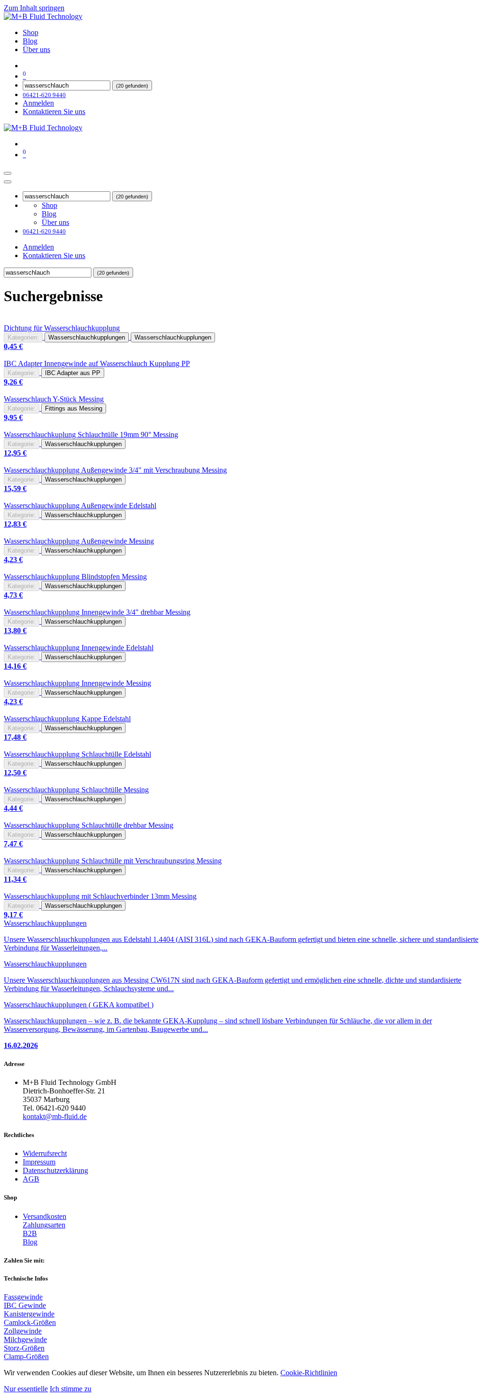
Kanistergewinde (29, 1314)
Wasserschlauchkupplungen (86, 337)
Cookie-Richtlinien (308, 1373)
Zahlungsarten (44, 1225)
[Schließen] (7, 181)
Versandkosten (44, 1216)
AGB (31, 1179)
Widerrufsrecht (45, 1153)
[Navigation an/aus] (7, 173)
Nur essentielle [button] (26, 1389)
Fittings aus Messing (73, 408)
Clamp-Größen (26, 1356)
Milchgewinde (25, 1339)
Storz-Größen (24, 1348)
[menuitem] (30, 32)
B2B (30, 1233)
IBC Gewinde (25, 1305)
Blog (30, 1242)
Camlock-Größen (30, 1322)
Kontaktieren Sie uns (54, 111)
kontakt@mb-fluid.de (55, 1116)
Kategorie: (22, 372)
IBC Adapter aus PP (72, 372)
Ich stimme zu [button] (70, 1389)
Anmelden (38, 103)
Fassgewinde (23, 1297)
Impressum (39, 1162)
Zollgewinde (23, 1331)
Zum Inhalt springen (34, 8)
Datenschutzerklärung (55, 1170)
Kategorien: (23, 337)
